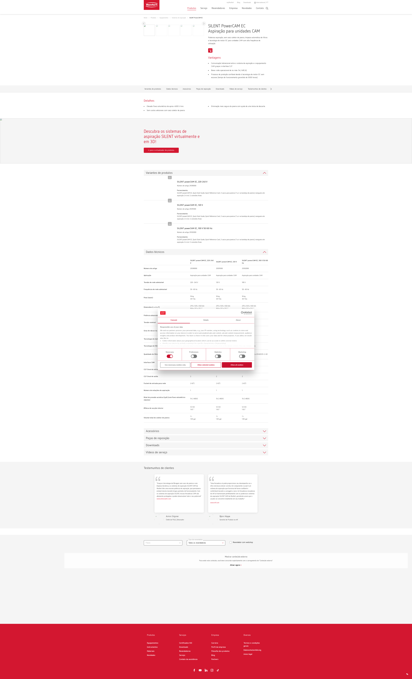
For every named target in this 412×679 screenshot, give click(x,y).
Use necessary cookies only (175, 365)
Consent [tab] (174, 320)
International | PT (262, 2)
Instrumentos (152, 647)
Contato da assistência (188, 659)
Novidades (247, 8)
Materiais (150, 651)
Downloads (247, 2)
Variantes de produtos (153, 89)
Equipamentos (164, 18)
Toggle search (267, 8)
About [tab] (238, 320)
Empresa (233, 8)
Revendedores (218, 8)
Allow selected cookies (206, 365)
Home (145, 18)
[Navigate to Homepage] (158, 5)
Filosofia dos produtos (220, 651)
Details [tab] (206, 320)
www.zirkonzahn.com (164, 499)
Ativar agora (235, 565)
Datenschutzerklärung (252, 650)
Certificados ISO (185, 643)
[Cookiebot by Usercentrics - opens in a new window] (242, 313)
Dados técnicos (172, 89)
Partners (214, 659)
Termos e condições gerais (252, 644)
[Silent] (210, 50)
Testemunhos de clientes (257, 89)
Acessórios (186, 89)
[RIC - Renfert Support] (407, 674)
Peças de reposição (203, 89)
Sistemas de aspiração (179, 18)
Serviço (203, 8)
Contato (260, 8)
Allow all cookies (237, 365)
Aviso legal (248, 654)
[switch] (194, 356)
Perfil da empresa (218, 647)
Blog (238, 2)
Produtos (191, 8)
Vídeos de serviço (236, 89)
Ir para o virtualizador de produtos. (161, 150)
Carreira (214, 643)
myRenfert (230, 2)
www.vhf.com (214, 503)
